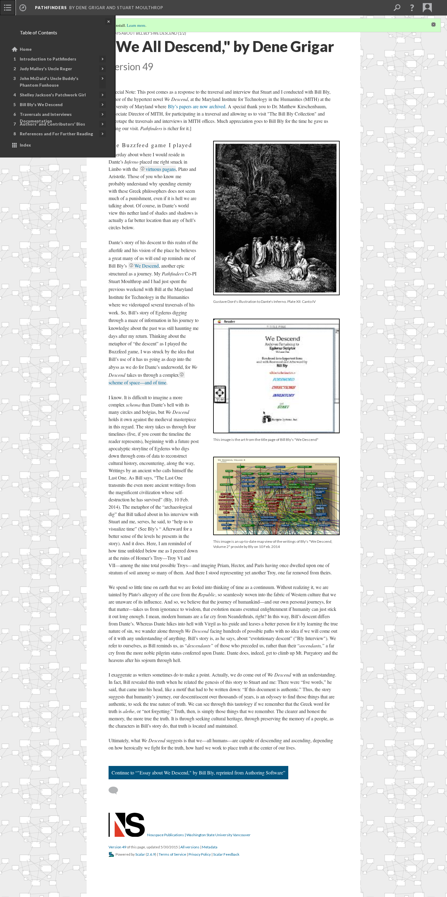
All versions (189, 847)
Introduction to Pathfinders (48, 59)
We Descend (146, 265)
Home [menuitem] (26, 49)
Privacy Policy (200, 854)
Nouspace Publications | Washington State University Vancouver (199, 834)
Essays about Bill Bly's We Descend (143, 33)
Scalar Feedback (226, 854)
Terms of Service (172, 854)
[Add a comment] (116, 791)
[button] (412, 7)
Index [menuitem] (25, 145)
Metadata (209, 847)
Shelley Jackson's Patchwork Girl (53, 94)
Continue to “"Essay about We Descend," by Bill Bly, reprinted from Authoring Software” (198, 772)
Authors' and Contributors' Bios (52, 124)
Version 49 (117, 847)
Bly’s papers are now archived (195, 106)
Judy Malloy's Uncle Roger (46, 68)
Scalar (140, 854)
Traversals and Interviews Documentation (46, 117)
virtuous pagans (161, 169)
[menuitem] (7, 7)
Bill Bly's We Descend (41, 104)
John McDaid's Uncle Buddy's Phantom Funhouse (49, 82)
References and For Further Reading (56, 133)
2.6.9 (151, 854)
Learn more (136, 25)
